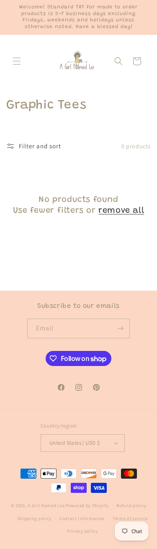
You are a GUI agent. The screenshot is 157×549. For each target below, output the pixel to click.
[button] (17, 61)
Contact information (82, 518)
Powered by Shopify (87, 505)
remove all (121, 210)
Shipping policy (34, 518)
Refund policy (131, 505)
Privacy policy (82, 531)
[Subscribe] (120, 328)
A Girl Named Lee (46, 505)
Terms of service (130, 518)
